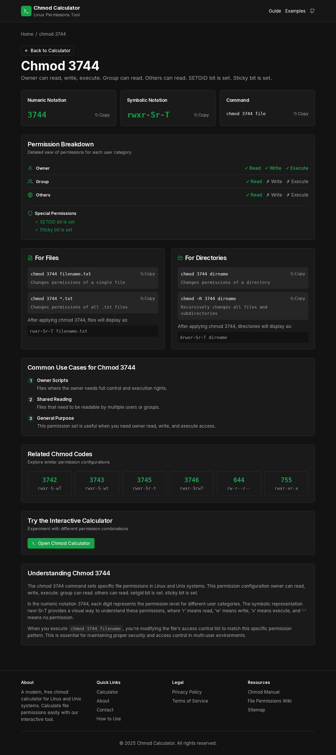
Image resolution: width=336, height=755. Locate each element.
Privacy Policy (187, 692)
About (103, 701)
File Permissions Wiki (270, 701)
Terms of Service (190, 701)
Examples (295, 11)
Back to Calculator (51, 50)
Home (27, 34)
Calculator (107, 692)
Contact (105, 710)
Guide (275, 11)
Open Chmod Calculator (64, 543)
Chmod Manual (264, 692)
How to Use (109, 718)
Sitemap (256, 710)
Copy (104, 115)
